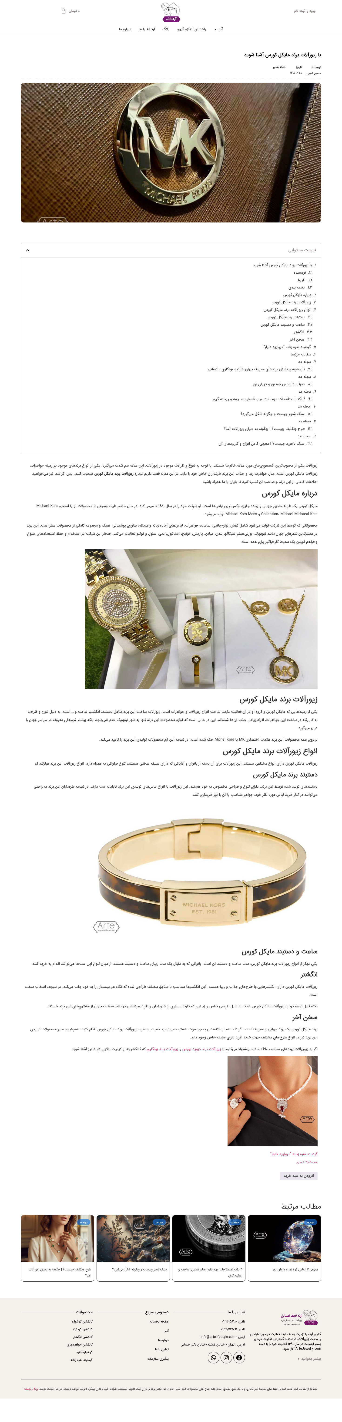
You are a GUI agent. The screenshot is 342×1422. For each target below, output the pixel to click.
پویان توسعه (31, 1389)
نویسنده (300, 272)
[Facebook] (239, 1357)
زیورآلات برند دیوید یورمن (201, 1049)
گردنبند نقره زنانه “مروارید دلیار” (287, 347)
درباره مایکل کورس (297, 295)
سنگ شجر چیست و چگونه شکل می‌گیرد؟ (273, 414)
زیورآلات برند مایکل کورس (291, 302)
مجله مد (280, 73)
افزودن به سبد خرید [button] (299, 1176)
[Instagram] (226, 1357)
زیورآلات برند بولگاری (162, 1049)
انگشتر (299, 332)
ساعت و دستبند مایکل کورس (283, 325)
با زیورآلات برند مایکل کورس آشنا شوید (282, 265)
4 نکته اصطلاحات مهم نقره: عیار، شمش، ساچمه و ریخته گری (259, 399)
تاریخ (301, 280)
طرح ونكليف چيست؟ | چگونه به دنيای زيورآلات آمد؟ (264, 429)
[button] (28, 250)
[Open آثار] (215, 29)
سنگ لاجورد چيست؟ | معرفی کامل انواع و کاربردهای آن (261, 444)
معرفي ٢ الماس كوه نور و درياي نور (279, 384)
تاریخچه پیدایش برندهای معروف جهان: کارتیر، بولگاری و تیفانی (256, 369)
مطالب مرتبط (301, 354)
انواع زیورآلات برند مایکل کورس (287, 310)
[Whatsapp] (213, 1357)
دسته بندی (296, 287)
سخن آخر (297, 339)
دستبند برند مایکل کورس (286, 317)
